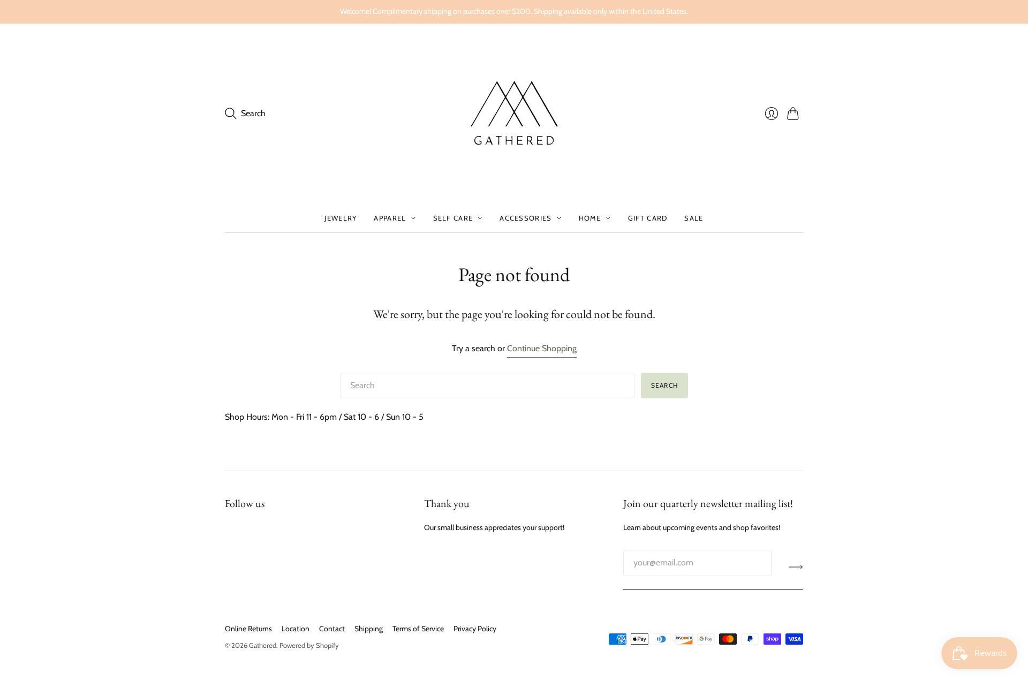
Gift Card (648, 218)
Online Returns (248, 628)
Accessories (525, 218)
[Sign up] (796, 567)
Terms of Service (418, 628)
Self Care (453, 218)
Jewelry (340, 218)
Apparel (390, 218)
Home (590, 218)
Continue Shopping (542, 348)
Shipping (368, 628)
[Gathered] (514, 113)
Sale (693, 218)
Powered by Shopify (309, 645)
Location (295, 628)
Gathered (262, 645)
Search (664, 385)
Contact (332, 628)
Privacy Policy (474, 628)
